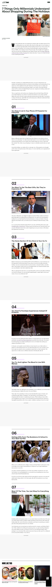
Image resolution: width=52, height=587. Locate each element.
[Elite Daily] (5, 2)
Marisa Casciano (6, 38)
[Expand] (47, 577)
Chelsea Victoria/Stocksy (46, 36)
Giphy (31, 213)
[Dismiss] (50, 577)
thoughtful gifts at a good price (18, 226)
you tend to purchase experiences (24, 340)
